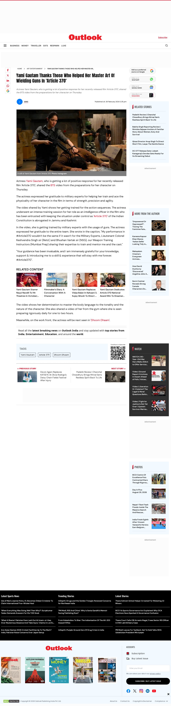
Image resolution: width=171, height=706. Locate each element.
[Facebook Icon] (128, 691)
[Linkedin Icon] (147, 691)
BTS (52, 185)
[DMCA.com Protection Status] (11, 701)
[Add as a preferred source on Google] (7, 90)
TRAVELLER (36, 45)
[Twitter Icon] (135, 691)
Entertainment (35, 334)
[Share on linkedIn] (7, 80)
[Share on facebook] (7, 70)
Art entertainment (34, 69)
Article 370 (44, 354)
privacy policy (155, 674)
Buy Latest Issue (140, 658)
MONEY (25, 45)
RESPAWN (54, 45)
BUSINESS (14, 45)
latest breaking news (45, 330)
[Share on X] (7, 75)
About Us (113, 701)
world (79, 334)
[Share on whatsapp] (7, 85)
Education (51, 334)
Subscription (138, 653)
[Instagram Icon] (141, 691)
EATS (45, 45)
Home (19, 69)
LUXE (63, 45)
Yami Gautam (34, 181)
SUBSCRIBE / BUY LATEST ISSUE (148, 681)
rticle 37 (100, 216)
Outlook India (70, 330)
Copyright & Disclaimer (142, 701)
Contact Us (125, 701)
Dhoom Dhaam (100, 320)
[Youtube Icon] (154, 691)
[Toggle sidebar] (5, 45)
